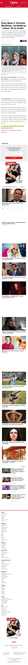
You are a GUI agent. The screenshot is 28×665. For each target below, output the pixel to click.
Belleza (3, 518)
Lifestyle (3, 567)
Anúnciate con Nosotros (14, 662)
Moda (20, 130)
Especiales (3, 547)
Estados (3, 591)
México (2, 587)
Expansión (4, 571)
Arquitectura (4, 601)
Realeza (19, 6)
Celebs (2, 538)
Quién (2, 512)
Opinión (3, 546)
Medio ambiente (4, 606)
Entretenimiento (4, 552)
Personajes (3, 528)
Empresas (3, 572)
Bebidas (3, 526)
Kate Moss (4, 132)
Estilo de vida (4, 539)
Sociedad (3, 594)
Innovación (3, 613)
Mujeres (3, 542)
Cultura (3, 521)
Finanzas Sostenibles (6, 611)
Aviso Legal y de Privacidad (14, 658)
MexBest (3, 523)
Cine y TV (3, 555)
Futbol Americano (5, 563)
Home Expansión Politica (6, 574)
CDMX (2, 590)
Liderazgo (3, 545)
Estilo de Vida (4, 531)
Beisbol (3, 562)
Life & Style (4, 550)
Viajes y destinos (5, 527)
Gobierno (3, 586)
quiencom (17, 647)
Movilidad (3, 610)
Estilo (2, 551)
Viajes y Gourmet (5, 519)
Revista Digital (24, 2)
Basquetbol (4, 565)
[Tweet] (21, 41)
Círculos (3, 516)
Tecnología (3, 577)
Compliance (14, 660)
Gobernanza (4, 609)
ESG (2, 605)
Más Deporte (4, 566)
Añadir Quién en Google (7, 44)
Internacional (4, 576)
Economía (3, 575)
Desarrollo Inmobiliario (6, 599)
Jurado (2, 532)
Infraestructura (5, 600)
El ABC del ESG (4, 614)
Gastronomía (4, 524)
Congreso (3, 589)
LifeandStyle (4, 582)
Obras (2, 579)
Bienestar (3, 529)
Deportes (3, 553)
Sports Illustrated (5, 560)
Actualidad (3, 543)
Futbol (2, 561)
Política (3, 585)
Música (2, 556)
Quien (11, 648)
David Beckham (13, 130)
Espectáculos (8, 6)
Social (2, 608)
